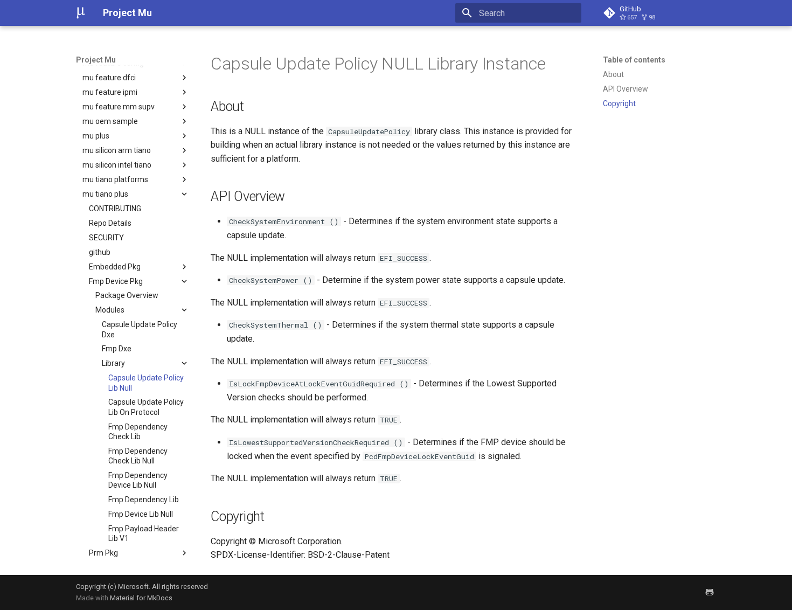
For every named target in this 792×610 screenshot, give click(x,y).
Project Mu (96, 60)
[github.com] (709, 592)
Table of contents (634, 60)
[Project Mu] (81, 13)
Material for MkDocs (141, 598)
